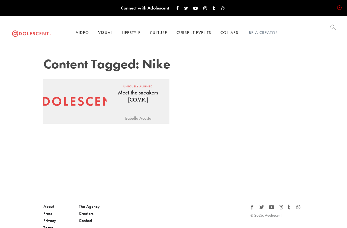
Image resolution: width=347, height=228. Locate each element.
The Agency (89, 206)
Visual (105, 32)
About (48, 206)
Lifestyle (131, 32)
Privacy (49, 220)
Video (82, 32)
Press (47, 213)
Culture (158, 32)
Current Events (193, 32)
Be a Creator (263, 32)
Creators (86, 213)
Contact (85, 220)
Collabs (229, 32)
